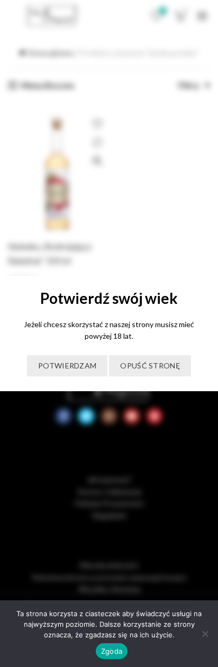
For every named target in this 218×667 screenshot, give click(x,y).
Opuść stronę (150, 365)
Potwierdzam (67, 365)
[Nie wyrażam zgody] (204, 633)
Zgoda (111, 651)
